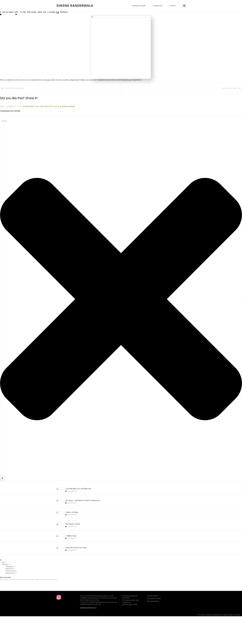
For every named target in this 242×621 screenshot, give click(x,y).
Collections (21, 14)
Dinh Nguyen (9, 566)
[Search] (2, 478)
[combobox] (121, 121)
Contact (172, 6)
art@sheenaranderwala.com (88, 607)
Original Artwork (138, 6)
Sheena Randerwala (74, 5)
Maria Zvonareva (11, 571)
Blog (3, 562)
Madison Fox (30, 14)
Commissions (157, 6)
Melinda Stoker (10, 573)
